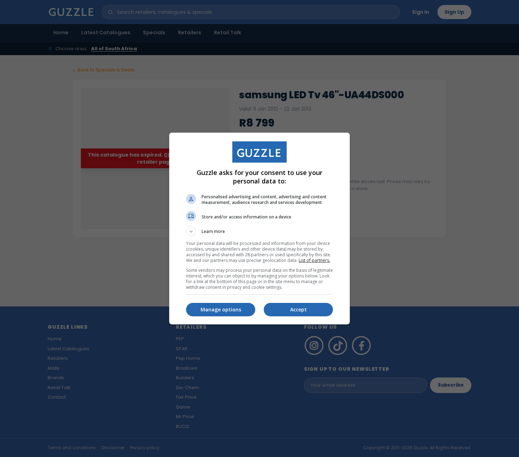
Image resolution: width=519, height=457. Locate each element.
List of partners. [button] (314, 260)
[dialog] (259, 228)
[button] (259, 231)
